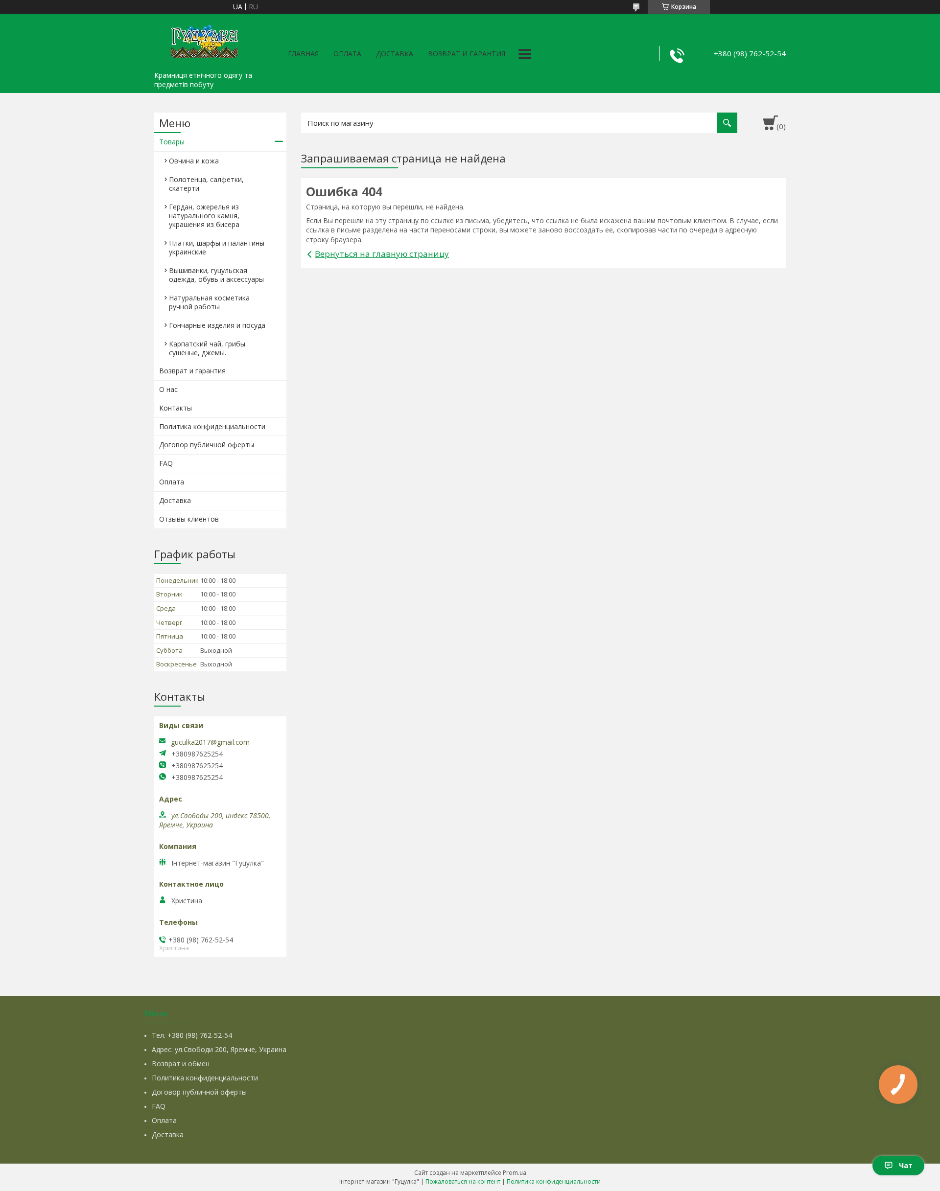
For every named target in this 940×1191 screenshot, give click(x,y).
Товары (172, 141)
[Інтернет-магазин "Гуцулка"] (203, 40)
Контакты (175, 407)
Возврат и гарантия (466, 53)
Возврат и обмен (181, 1063)
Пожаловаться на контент (462, 1181)
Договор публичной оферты (206, 444)
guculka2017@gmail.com (210, 742)
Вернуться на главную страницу (382, 253)
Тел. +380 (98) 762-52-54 (192, 1035)
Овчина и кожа (194, 160)
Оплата (347, 53)
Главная (303, 53)
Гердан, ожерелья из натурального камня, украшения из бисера (204, 215)
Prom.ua (514, 1172)
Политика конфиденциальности (212, 426)
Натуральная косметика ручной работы (209, 302)
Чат (906, 1165)
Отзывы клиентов (189, 519)
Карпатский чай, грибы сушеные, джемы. (207, 348)
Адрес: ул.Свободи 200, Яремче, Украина (219, 1049)
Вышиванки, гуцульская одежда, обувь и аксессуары (216, 275)
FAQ (166, 463)
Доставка (394, 53)
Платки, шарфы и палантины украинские (216, 247)
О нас (168, 389)
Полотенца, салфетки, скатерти (206, 184)
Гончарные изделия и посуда (217, 325)
